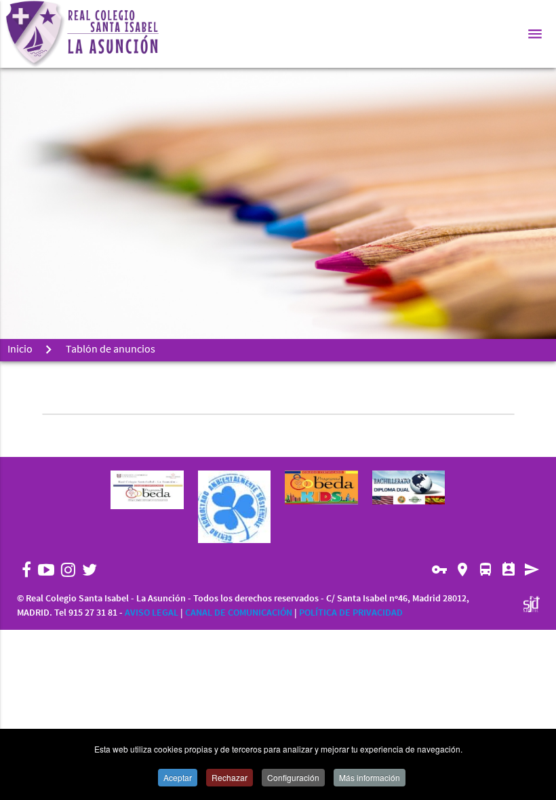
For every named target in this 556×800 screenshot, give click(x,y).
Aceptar (177, 777)
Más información (369, 777)
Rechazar (229, 777)
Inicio (20, 349)
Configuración (293, 777)
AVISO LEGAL (151, 613)
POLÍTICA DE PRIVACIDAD (351, 613)
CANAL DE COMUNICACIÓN (238, 613)
